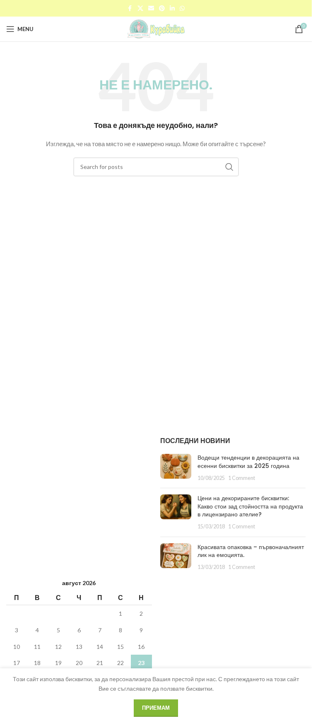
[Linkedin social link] (172, 8)
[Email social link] (151, 8)
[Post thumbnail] (175, 468)
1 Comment (241, 478)
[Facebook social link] (130, 8)
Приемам (156, 707)
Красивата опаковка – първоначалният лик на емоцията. (251, 551)
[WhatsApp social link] (182, 8)
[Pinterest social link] (162, 8)
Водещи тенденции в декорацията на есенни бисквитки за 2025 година (248, 461)
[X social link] (140, 8)
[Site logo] (156, 28)
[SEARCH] (229, 166)
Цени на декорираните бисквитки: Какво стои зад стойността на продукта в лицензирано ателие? (250, 506)
